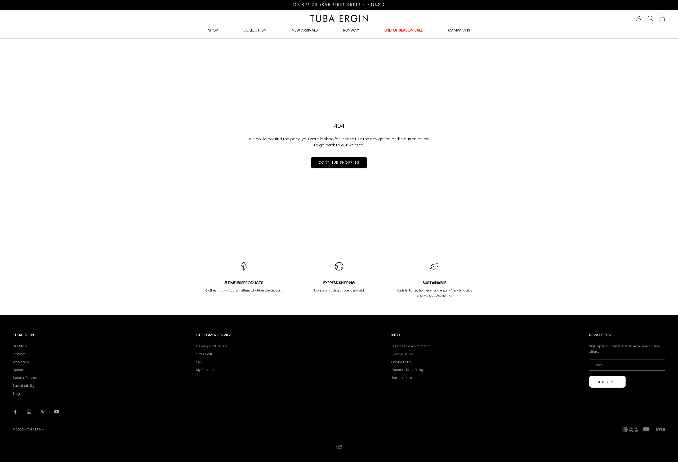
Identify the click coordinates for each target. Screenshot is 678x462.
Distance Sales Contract (410, 346)
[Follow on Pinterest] (43, 411)
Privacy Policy (402, 354)
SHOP (213, 30)
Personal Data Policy (407, 369)
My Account (205, 369)
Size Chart (204, 354)
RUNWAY (351, 30)
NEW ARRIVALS (305, 30)
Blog (16, 393)
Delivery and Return (211, 346)
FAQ (199, 362)
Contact (19, 354)
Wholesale (21, 362)
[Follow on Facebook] (15, 411)
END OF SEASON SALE (404, 30)
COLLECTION (254, 30)
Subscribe (607, 381)
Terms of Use (401, 377)
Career (18, 369)
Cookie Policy (401, 362)
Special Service (25, 377)
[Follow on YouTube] (56, 411)
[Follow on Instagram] (29, 411)
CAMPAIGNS (459, 30)
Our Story (20, 346)
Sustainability (24, 385)
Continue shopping (339, 162)
